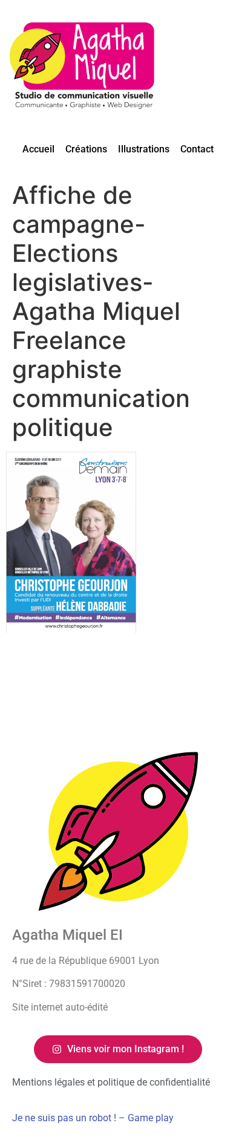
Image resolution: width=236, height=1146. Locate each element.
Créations (86, 149)
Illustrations (143, 149)
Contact (197, 149)
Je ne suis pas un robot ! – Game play (93, 1118)
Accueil (38, 149)
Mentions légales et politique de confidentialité (111, 1082)
